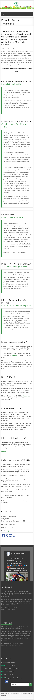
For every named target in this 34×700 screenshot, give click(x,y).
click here (26, 396)
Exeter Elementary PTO (12, 217)
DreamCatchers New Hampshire (16, 305)
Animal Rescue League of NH (14, 266)
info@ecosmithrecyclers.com (15, 531)
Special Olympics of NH (12, 84)
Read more (4, 451)
